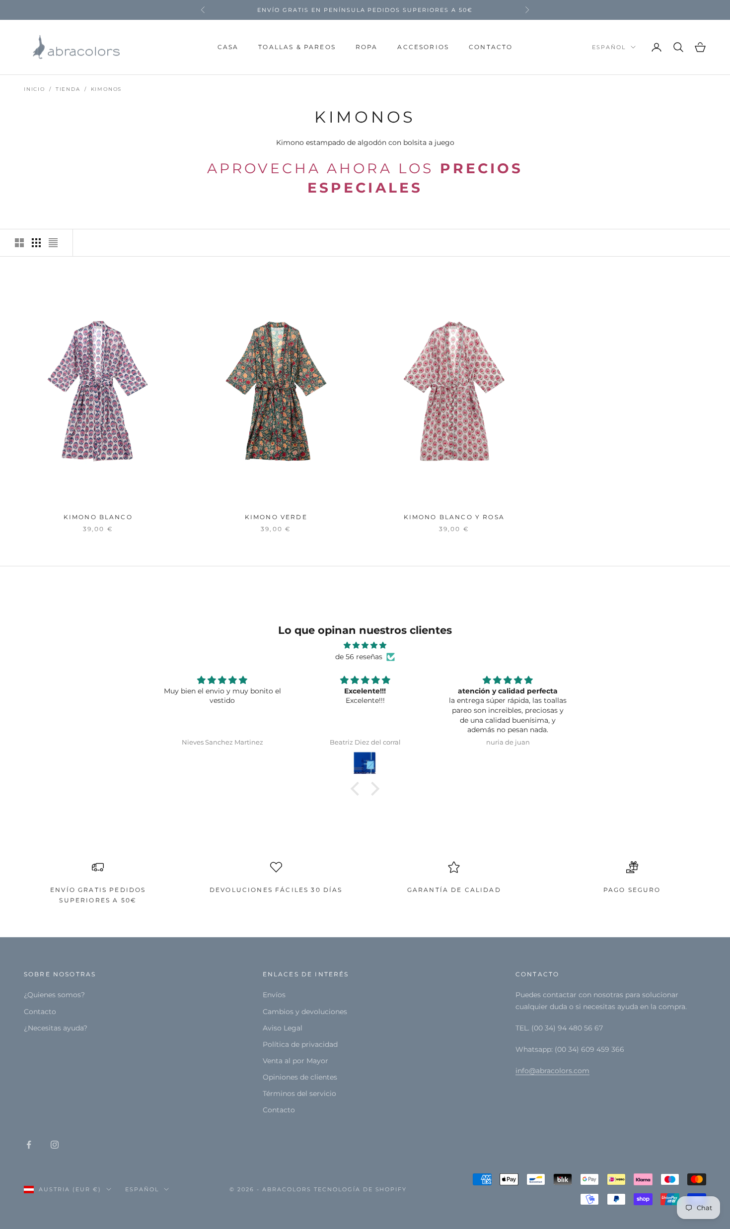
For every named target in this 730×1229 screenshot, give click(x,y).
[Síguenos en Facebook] (29, 1145)
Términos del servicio (299, 1093)
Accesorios (423, 47)
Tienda (68, 89)
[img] (365, 645)
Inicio (34, 89)
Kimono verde (276, 517)
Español (609, 47)
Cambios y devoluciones (305, 1011)
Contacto (490, 47)
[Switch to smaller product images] (36, 242)
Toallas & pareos (297, 47)
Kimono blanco (98, 517)
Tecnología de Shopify (360, 1189)
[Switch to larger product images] (19, 242)
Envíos (274, 994)
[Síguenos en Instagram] (55, 1145)
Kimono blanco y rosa (454, 517)
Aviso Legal (282, 1028)
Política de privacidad (300, 1044)
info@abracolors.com (552, 1070)
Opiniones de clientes (300, 1077)
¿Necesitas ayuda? (55, 1028)
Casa (228, 47)
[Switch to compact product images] (53, 242)
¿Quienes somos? (54, 994)
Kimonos (106, 89)
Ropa (367, 47)
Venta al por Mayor (295, 1060)
